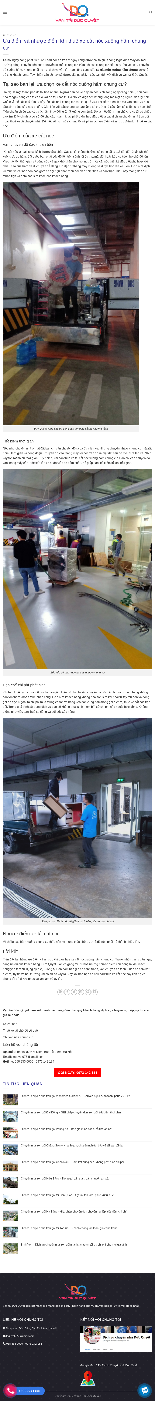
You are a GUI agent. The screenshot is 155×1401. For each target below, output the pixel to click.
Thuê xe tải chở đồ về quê (20, 1030)
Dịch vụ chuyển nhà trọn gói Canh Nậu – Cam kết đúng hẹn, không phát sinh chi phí (72, 1162)
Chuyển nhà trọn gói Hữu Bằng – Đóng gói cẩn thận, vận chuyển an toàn (65, 1178)
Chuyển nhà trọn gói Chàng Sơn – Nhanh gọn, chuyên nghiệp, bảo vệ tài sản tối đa (71, 1145)
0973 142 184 (45, 1061)
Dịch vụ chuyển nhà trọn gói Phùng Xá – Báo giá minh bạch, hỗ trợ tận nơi (66, 1129)
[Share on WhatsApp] (60, 992)
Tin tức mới (10, 35)
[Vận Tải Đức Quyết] (77, 12)
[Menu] (5, 12)
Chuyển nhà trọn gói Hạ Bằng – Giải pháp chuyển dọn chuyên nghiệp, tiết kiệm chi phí (73, 1211)
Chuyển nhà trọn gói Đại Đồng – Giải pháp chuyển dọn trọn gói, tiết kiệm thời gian (71, 1112)
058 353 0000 (24, 1061)
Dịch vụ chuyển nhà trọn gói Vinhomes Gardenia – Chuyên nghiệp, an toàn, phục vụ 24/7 (75, 1095)
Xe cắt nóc (10, 1024)
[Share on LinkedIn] (94, 992)
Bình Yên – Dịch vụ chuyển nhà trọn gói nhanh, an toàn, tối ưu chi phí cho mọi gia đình (74, 1244)
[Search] (150, 12)
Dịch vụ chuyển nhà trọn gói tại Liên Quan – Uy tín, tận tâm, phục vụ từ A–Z (67, 1195)
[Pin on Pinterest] (88, 992)
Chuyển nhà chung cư (18, 1037)
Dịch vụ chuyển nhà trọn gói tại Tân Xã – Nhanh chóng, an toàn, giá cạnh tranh (69, 1228)
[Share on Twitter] (74, 992)
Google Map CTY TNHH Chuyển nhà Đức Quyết (109, 1365)
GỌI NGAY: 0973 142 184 (77, 1073)
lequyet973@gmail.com (28, 1056)
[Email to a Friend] (81, 992)
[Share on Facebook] (67, 992)
